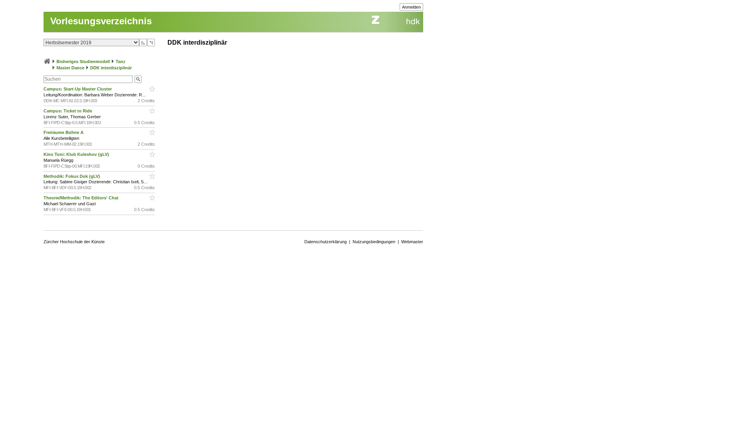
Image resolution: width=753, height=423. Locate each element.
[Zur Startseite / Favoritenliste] (47, 61)
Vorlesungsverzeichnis (101, 21)
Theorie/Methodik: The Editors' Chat (82, 197)
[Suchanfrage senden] (138, 79)
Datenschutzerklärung (325, 241)
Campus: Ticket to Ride (68, 110)
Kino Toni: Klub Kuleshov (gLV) (77, 154)
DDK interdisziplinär (111, 67)
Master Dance (70, 67)
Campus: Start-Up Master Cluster (78, 89)
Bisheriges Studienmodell (83, 61)
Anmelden (411, 7)
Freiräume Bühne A (64, 132)
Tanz (121, 61)
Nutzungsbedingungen (374, 241)
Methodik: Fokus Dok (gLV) (72, 176)
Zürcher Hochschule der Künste (74, 241)
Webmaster (412, 241)
